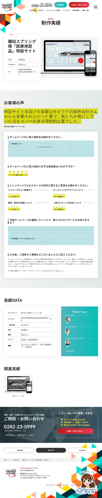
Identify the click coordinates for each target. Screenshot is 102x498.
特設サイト (23, 64)
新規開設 (22, 59)
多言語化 (28, 347)
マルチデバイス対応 (28, 344)
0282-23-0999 (27, 478)
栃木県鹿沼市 (33, 339)
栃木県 (23, 339)
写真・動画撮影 (45, 344)
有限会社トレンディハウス (28, 473)
